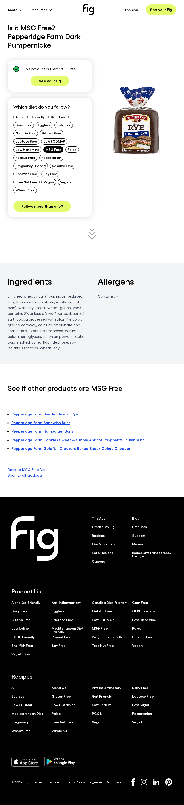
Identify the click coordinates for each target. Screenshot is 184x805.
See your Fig (161, 9)
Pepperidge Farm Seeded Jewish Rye (45, 414)
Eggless (44, 125)
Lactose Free (26, 141)
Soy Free (50, 174)
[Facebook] (133, 782)
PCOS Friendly (23, 636)
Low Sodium (101, 704)
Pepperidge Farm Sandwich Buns (41, 422)
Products (139, 526)
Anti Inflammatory (66, 602)
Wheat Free (25, 190)
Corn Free (58, 117)
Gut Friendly (102, 696)
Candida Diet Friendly (109, 602)
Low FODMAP (54, 141)
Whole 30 (59, 730)
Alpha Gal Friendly (30, 117)
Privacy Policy (74, 782)
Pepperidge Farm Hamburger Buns (42, 431)
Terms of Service (46, 782)
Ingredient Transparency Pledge (151, 554)
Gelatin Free (26, 133)
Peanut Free (25, 157)
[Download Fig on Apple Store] (26, 762)
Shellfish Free (26, 174)
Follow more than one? (42, 206)
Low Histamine (27, 149)
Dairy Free (24, 125)
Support (139, 535)
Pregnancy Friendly (31, 166)
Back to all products (25, 475)
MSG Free (53, 149)
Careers (98, 561)
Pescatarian (51, 157)
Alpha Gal (59, 687)
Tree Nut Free (26, 182)
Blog (135, 518)
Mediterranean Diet (27, 713)
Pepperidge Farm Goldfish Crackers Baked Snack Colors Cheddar (71, 448)
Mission (138, 544)
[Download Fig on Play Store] (60, 762)
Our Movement (104, 544)
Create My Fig (103, 526)
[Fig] (88, 9)
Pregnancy (20, 722)
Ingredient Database (105, 782)
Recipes (98, 535)
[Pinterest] (168, 782)
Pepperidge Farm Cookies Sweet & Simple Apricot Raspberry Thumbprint (78, 439)
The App (131, 9)
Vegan (49, 182)
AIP (14, 687)
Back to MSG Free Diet (27, 469)
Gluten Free (51, 133)
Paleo (72, 149)
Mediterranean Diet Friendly (68, 629)
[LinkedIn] (156, 782)
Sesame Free (62, 166)
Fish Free (64, 125)
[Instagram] (144, 782)
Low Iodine (20, 628)
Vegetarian (69, 182)
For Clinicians (102, 552)
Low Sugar (140, 704)
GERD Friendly (143, 611)
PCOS (97, 713)
